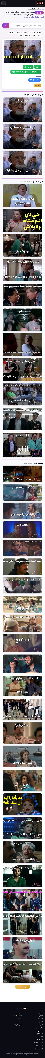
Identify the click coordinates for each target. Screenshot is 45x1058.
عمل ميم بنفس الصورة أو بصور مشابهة (25, 71)
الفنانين (41, 1022)
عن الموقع (40, 1033)
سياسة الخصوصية (38, 1042)
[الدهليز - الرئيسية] (40, 3)
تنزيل (37, 66)
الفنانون (25, 32)
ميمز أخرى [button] (28, 66)
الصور (20, 35)
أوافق (39, 12)
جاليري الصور (40, 1028)
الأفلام (39, 32)
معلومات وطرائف (17, 1025)
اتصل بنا (41, 1036)
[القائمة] (3, 3)
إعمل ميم (19, 1018)
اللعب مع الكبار (34, 79)
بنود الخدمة (40, 1039)
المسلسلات (32, 32)
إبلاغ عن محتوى (39, 1048)
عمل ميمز (11, 32)
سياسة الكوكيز (39, 1045)
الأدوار (18, 32)
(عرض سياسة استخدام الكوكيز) (33, 17)
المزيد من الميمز (22, 986)
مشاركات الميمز (37, 35)
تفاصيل (37, 85)
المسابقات (27, 35)
